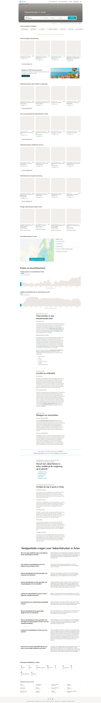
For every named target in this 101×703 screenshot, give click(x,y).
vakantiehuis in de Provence (46, 405)
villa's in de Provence (48, 331)
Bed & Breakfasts (24, 29)
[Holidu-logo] (24, 2)
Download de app (54, 1)
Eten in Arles (40, 476)
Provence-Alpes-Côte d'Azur (65, 23)
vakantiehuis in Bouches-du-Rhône (47, 351)
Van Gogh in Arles (41, 475)
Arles (80, 23)
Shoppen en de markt (42, 478)
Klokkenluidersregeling (70, 701)
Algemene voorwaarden (50, 701)
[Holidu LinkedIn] (50, 699)
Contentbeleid (63, 701)
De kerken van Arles (42, 473)
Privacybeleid (57, 701)
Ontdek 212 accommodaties (37, 259)
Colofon (43, 701)
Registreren (76, 1)
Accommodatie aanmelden (63, 1)
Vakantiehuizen (54, 23)
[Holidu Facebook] (53, 699)
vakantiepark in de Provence (43, 346)
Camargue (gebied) (74, 23)
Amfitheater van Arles (42, 471)
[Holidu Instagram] (48, 699)
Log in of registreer (25, 75)
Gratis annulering (79, 29)
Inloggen (70, 1)
